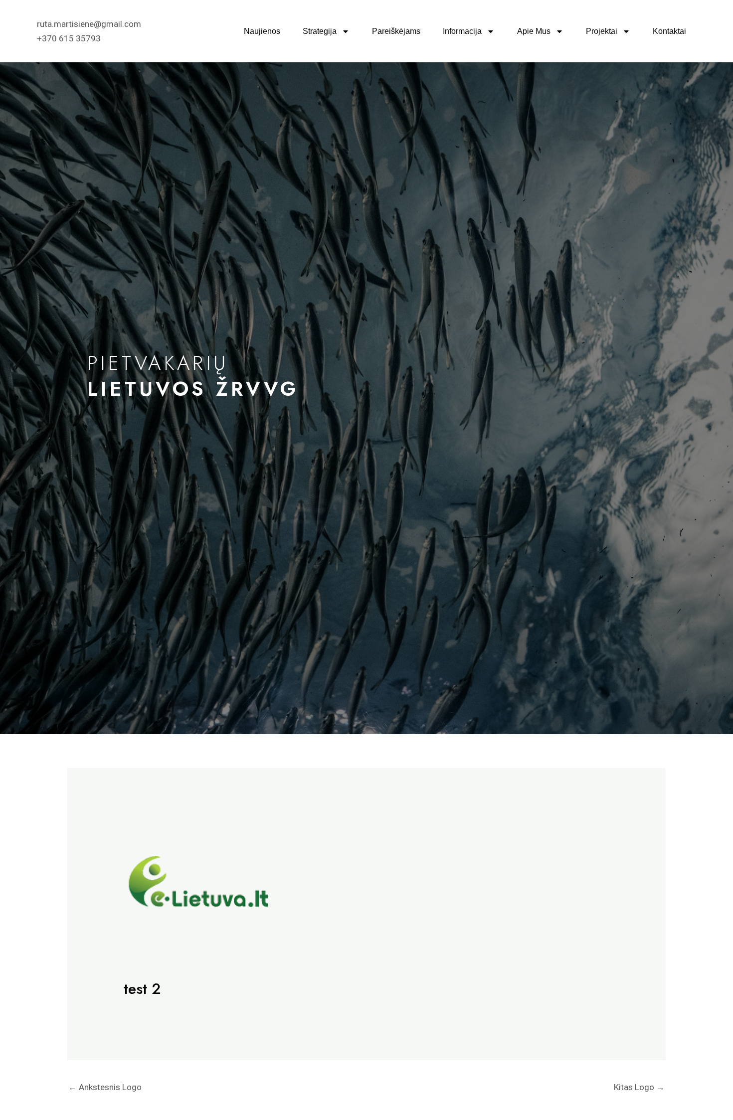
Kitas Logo (639, 1087)
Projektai (601, 31)
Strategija (320, 31)
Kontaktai (669, 31)
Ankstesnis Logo (105, 1087)
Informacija (462, 31)
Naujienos (262, 31)
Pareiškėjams (396, 31)
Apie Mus (533, 31)
